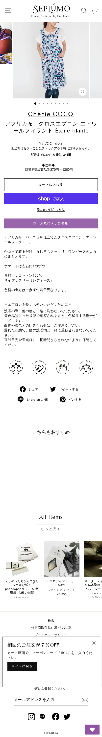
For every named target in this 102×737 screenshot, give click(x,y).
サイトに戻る (22, 666)
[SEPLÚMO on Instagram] (31, 716)
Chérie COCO (51, 114)
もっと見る (51, 529)
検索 (51, 620)
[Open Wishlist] (92, 730)
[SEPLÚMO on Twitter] (67, 716)
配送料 (16, 148)
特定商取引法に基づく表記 (51, 628)
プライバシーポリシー (50, 635)
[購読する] (85, 700)
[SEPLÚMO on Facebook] (55, 716)
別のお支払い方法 (51, 210)
